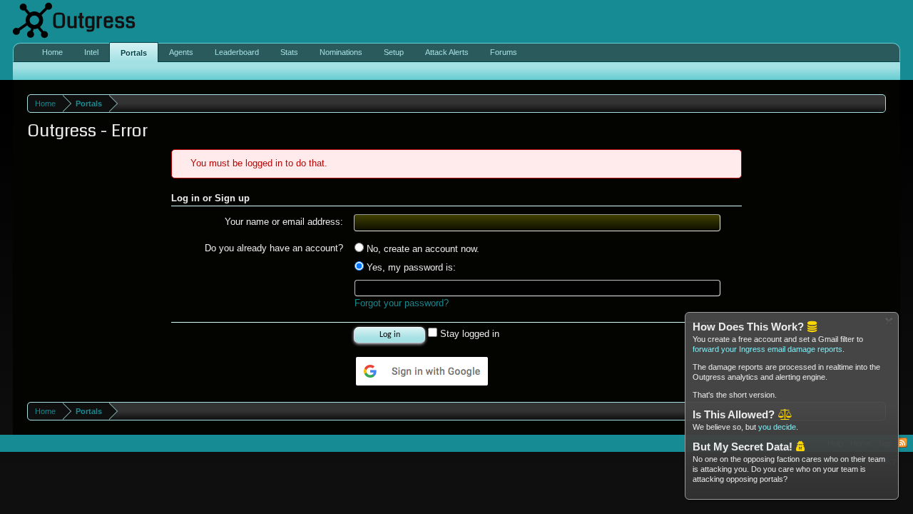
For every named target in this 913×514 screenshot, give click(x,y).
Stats (289, 52)
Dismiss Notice (889, 321)
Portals (134, 53)
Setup (394, 52)
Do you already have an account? (274, 248)
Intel (91, 52)
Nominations (341, 52)
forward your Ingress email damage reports (767, 349)
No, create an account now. (421, 248)
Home (52, 52)
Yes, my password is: (410, 267)
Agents (181, 52)
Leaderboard (237, 52)
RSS (902, 443)
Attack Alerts (447, 52)
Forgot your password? (402, 303)
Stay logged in (468, 333)
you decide (777, 427)
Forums (503, 52)
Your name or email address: (284, 221)
